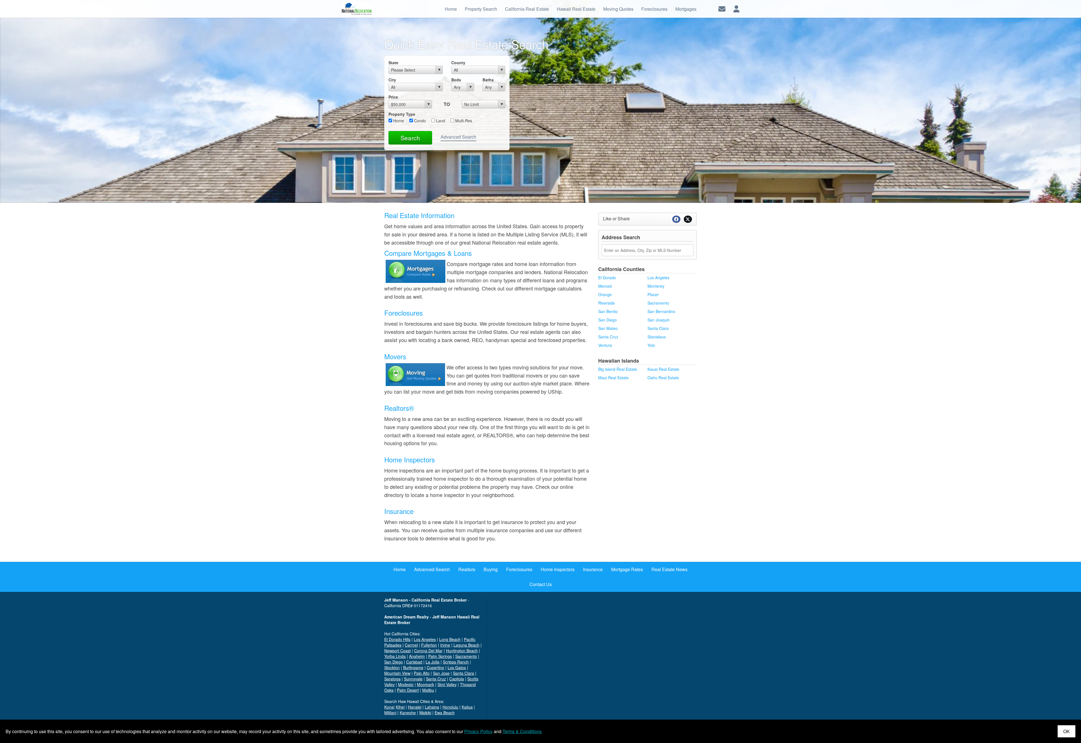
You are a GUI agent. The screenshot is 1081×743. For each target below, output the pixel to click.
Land (440, 120)
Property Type (401, 114)
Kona (389, 707)
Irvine (445, 645)
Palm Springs (440, 656)
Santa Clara (658, 328)
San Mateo (608, 328)
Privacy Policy (478, 731)
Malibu (428, 690)
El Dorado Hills (397, 639)
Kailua (467, 707)
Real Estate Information (419, 215)
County (458, 62)
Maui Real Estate (613, 377)
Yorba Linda (395, 656)
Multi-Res (463, 120)
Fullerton (429, 645)
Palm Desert (408, 690)
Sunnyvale (413, 679)
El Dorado (607, 277)
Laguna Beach (466, 645)
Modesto (406, 684)
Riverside (606, 303)
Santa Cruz (608, 337)
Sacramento (658, 303)
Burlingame (413, 667)
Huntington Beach (462, 650)
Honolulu (450, 707)
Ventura (605, 345)
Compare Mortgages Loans (428, 253)
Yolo (651, 345)
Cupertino (435, 667)
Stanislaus (656, 337)
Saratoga (392, 679)
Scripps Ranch (456, 662)
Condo (419, 120)
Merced (605, 286)
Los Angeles (658, 277)
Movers (395, 356)
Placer (653, 294)
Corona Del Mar (428, 650)
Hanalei (414, 707)
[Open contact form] (721, 8)
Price (393, 97)
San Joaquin (658, 320)
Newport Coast (397, 650)
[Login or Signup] (736, 8)
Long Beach (450, 639)
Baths (488, 80)
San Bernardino (661, 311)
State (393, 62)
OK (1066, 731)
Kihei (400, 707)
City (392, 80)
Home (398, 120)
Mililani (390, 712)
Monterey (655, 286)
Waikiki (425, 712)
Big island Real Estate (617, 369)
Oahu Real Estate (663, 377)
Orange (605, 294)
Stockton (392, 667)
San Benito (608, 311)
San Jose (441, 673)
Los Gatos (457, 667)
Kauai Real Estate (663, 369)
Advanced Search (458, 137)
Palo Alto (422, 673)
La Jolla (432, 662)
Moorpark (425, 684)
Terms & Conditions (522, 731)
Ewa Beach (445, 712)
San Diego (607, 320)
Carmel (411, 645)
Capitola (456, 679)
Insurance (399, 511)
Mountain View (397, 673)
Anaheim (417, 656)
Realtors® (399, 408)
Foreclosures (403, 313)
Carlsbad (414, 662)
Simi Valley (447, 684)
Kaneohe (408, 712)
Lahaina (432, 707)
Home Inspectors (409, 459)
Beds (456, 80)
